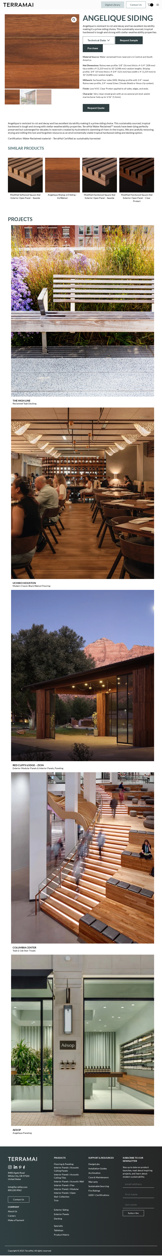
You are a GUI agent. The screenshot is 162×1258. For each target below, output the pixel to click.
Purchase (92, 48)
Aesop (17, 1129)
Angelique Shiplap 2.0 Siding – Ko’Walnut (62, 196)
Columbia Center (24, 947)
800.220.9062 (15, 1190)
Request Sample (129, 40)
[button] (74, 19)
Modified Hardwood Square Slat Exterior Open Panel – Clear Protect (137, 197)
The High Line (21, 400)
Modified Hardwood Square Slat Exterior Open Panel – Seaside (99, 196)
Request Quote (96, 107)
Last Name (128, 1199)
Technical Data (97, 40)
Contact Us (136, 4)
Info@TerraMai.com (17, 1187)
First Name (129, 1189)
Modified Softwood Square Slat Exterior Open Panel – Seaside (25, 196)
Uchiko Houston (24, 582)
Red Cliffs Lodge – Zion (28, 765)
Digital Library (112, 4)
